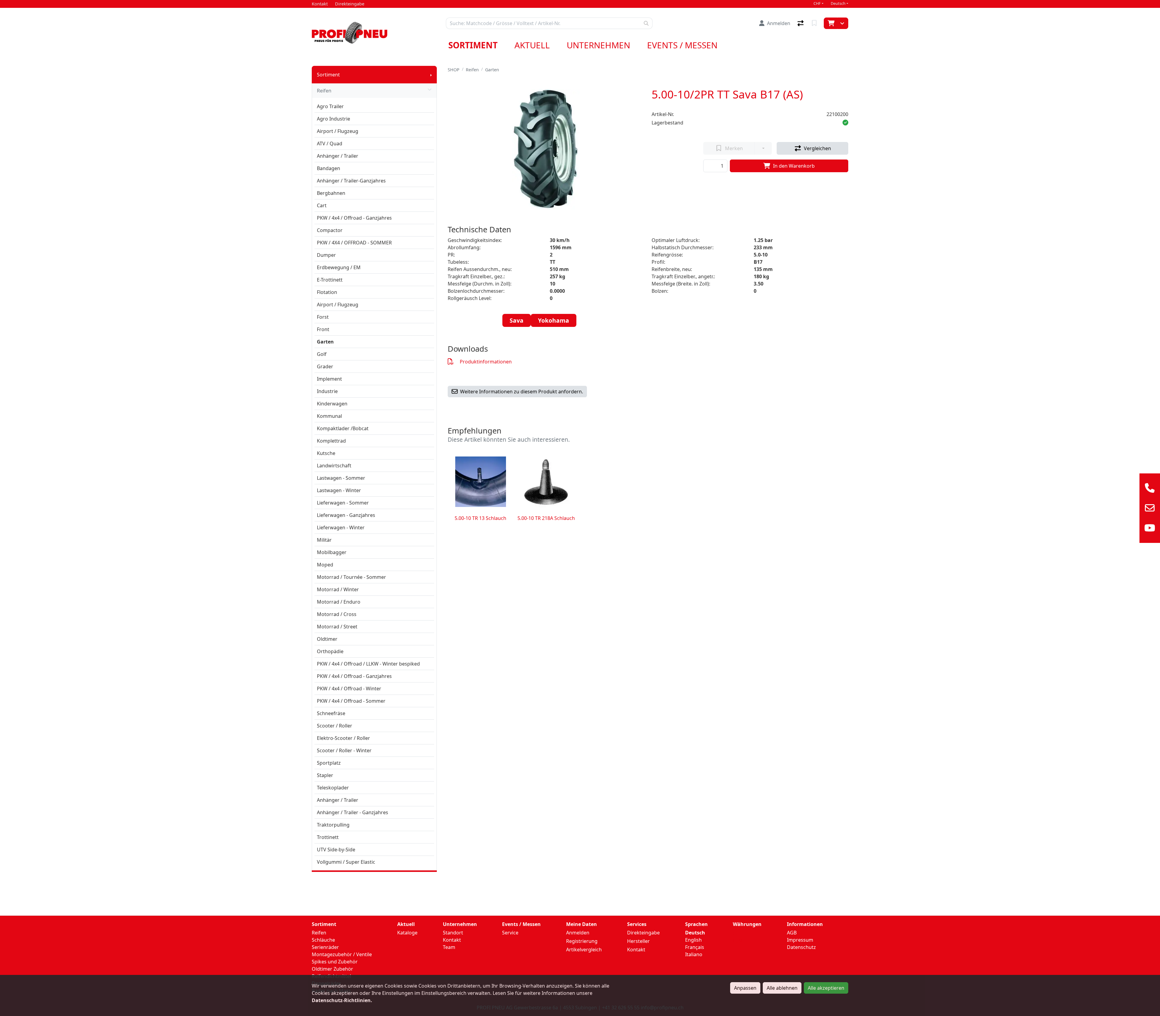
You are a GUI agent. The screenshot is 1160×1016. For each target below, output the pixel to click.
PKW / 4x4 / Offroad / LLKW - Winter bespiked (368, 663)
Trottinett (328, 837)
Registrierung (582, 941)
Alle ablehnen (782, 988)
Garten (325, 341)
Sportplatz (329, 763)
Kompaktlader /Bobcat (343, 428)
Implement (329, 379)
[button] (845, 122)
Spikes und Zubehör (335, 961)
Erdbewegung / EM (339, 267)
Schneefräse (331, 713)
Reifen (324, 90)
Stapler (325, 775)
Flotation (327, 292)
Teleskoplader (333, 787)
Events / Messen (682, 45)
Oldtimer (327, 639)
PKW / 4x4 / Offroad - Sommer (351, 701)
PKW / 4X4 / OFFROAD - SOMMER (354, 242)
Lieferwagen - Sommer (343, 502)
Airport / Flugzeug (337, 131)
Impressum (800, 940)
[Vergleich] (801, 23)
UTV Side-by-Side (336, 849)
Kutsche (326, 453)
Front (323, 329)
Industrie (327, 391)
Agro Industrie (333, 118)
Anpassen (745, 988)
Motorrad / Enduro (338, 601)
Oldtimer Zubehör (332, 969)
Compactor (330, 230)
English (693, 940)
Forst (323, 317)
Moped (325, 564)
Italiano (693, 954)
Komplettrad (331, 440)
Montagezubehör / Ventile (342, 954)
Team (449, 947)
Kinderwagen (332, 403)
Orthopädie (330, 651)
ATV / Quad (329, 143)
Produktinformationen (486, 361)
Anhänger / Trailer (337, 156)
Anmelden (577, 932)
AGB (792, 932)
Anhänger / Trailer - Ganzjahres (352, 812)
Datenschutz (801, 947)
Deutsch (838, 3)
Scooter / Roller (334, 725)
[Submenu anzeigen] (431, 74)
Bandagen (328, 168)
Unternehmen (598, 45)
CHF (817, 3)
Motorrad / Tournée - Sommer (351, 577)
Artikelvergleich (584, 949)
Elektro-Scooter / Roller (343, 738)
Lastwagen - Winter (339, 490)
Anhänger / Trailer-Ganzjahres (351, 180)
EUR (737, 940)
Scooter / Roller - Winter (344, 750)
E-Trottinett (330, 279)
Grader (325, 366)
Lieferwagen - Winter (341, 527)
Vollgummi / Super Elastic (346, 862)
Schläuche (323, 940)
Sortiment (473, 45)
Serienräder (325, 947)
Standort (453, 932)
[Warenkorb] (830, 23)
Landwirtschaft (334, 465)
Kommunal (329, 416)
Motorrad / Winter (338, 589)
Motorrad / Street (337, 626)
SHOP (453, 70)
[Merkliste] (814, 23)
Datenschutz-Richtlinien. (342, 1000)
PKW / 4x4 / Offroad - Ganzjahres (354, 217)
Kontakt (452, 940)
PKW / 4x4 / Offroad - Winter (349, 688)
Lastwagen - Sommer (341, 478)
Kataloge (407, 932)
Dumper (326, 255)
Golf (322, 354)
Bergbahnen (331, 193)
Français (694, 947)
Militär (324, 540)
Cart (322, 205)
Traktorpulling (333, 824)
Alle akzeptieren (826, 988)
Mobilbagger (331, 552)
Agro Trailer (330, 106)
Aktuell (532, 45)
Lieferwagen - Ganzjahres (346, 515)
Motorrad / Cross (336, 614)
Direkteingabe (643, 932)
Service (510, 932)
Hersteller (638, 941)
